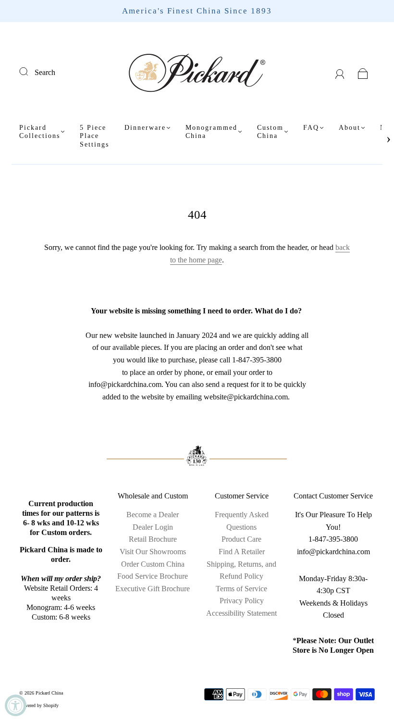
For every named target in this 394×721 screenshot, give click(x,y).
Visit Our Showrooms (153, 551)
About (349, 127)
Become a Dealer (152, 514)
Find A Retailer (242, 551)
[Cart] (363, 72)
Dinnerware (145, 127)
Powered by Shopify (39, 705)
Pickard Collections (39, 132)
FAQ (311, 127)
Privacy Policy (242, 601)
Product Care (241, 539)
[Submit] (29, 71)
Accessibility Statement (241, 613)
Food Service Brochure (152, 576)
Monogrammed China (211, 132)
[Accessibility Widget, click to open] (15, 705)
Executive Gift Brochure (152, 588)
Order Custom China (153, 564)
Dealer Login (153, 527)
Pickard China (49, 693)
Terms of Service (241, 588)
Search (45, 72)
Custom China (270, 132)
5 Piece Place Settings (94, 136)
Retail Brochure (153, 539)
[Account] (340, 72)
